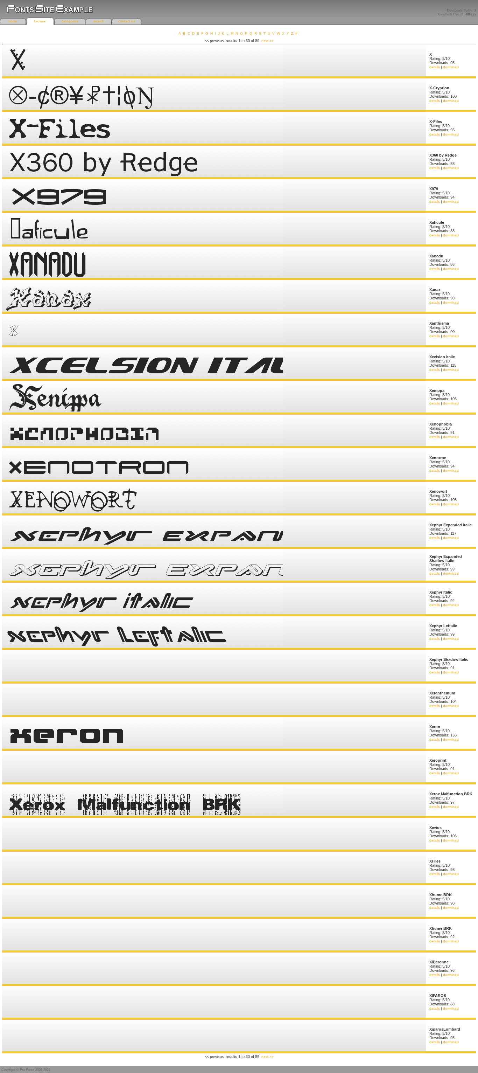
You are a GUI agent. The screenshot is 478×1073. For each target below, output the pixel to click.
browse (40, 21)
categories (70, 21)
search (98, 21)
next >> (267, 41)
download (451, 67)
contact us (126, 21)
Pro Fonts (27, 1070)
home (12, 21)
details (434, 67)
